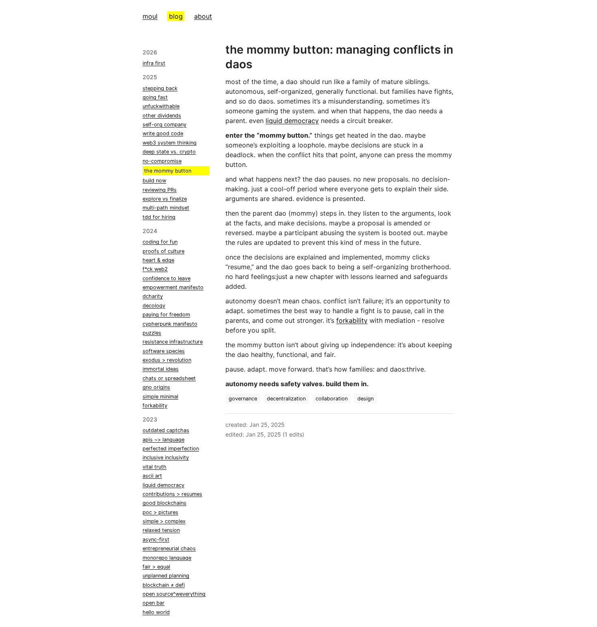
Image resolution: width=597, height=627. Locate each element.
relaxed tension (161, 530)
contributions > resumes (172, 494)
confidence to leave (166, 278)
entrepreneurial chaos (169, 548)
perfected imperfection (171, 448)
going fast (155, 97)
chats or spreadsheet (169, 378)
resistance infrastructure (173, 342)
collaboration (332, 399)
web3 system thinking (170, 143)
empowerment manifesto (173, 287)
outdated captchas (166, 430)
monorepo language (167, 558)
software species (164, 351)
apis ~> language (163, 440)
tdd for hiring (159, 217)
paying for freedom (166, 314)
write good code (163, 133)
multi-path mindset (166, 208)
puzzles (152, 333)
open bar (153, 603)
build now (154, 180)
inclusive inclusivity (166, 457)
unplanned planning (166, 576)
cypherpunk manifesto (170, 324)
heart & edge (158, 260)
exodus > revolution (167, 360)
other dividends (162, 115)
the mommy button (167, 171)
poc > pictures (160, 512)
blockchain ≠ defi (164, 585)
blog (176, 16)
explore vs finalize (165, 199)
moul (150, 16)
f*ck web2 (155, 269)
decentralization (286, 399)
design (365, 399)
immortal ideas (161, 369)
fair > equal (156, 567)
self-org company (164, 124)
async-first (156, 539)
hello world (156, 612)
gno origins (156, 387)
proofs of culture (163, 251)
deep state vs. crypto (169, 152)
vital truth (155, 467)
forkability (155, 405)
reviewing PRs (160, 190)
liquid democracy (163, 485)
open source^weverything (174, 594)
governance (243, 399)
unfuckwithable (161, 106)
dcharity (153, 296)
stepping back (160, 88)
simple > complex (164, 521)
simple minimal (160, 396)
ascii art (152, 476)
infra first (154, 63)
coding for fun (160, 242)
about (203, 16)
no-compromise (162, 161)
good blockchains (164, 503)
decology (154, 306)
